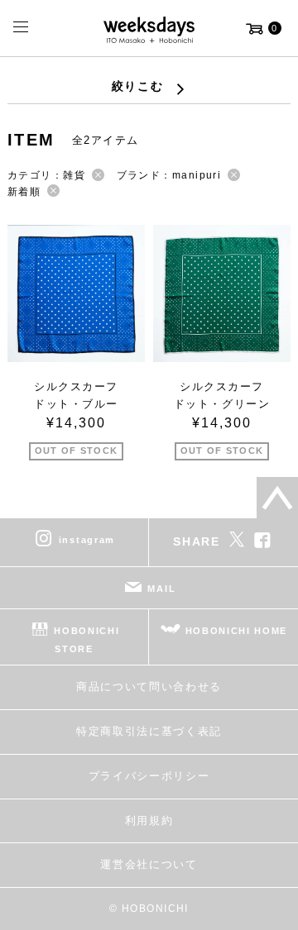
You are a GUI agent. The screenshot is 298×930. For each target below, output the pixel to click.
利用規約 (149, 820)
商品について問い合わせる (149, 686)
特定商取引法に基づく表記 (149, 731)
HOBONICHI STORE (86, 639)
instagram (87, 539)
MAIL (161, 588)
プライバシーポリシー (149, 776)
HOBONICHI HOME (236, 630)
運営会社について (148, 864)
